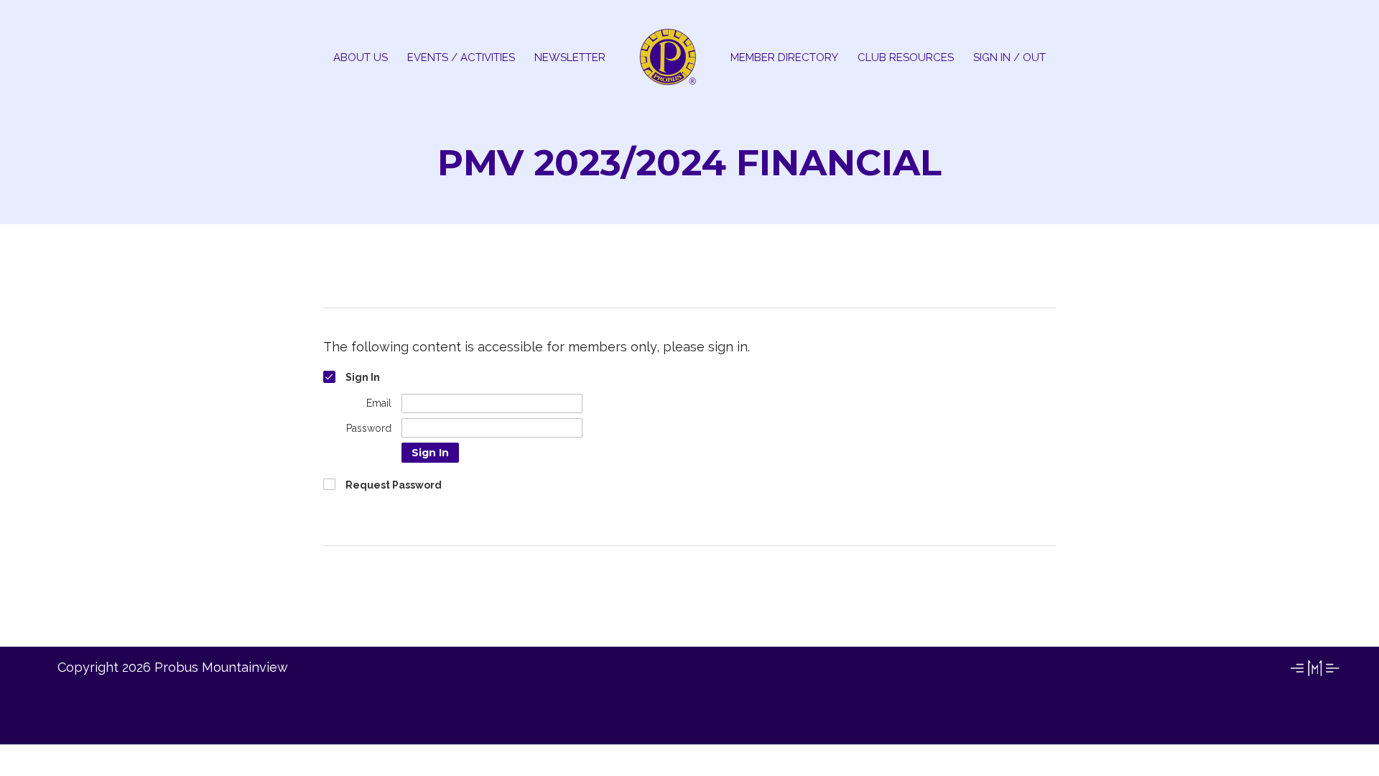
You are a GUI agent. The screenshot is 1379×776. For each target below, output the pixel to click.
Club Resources (906, 57)
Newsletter (569, 57)
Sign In (430, 452)
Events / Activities (461, 57)
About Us (360, 57)
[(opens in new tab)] (1314, 675)
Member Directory (784, 57)
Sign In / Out (1009, 57)
